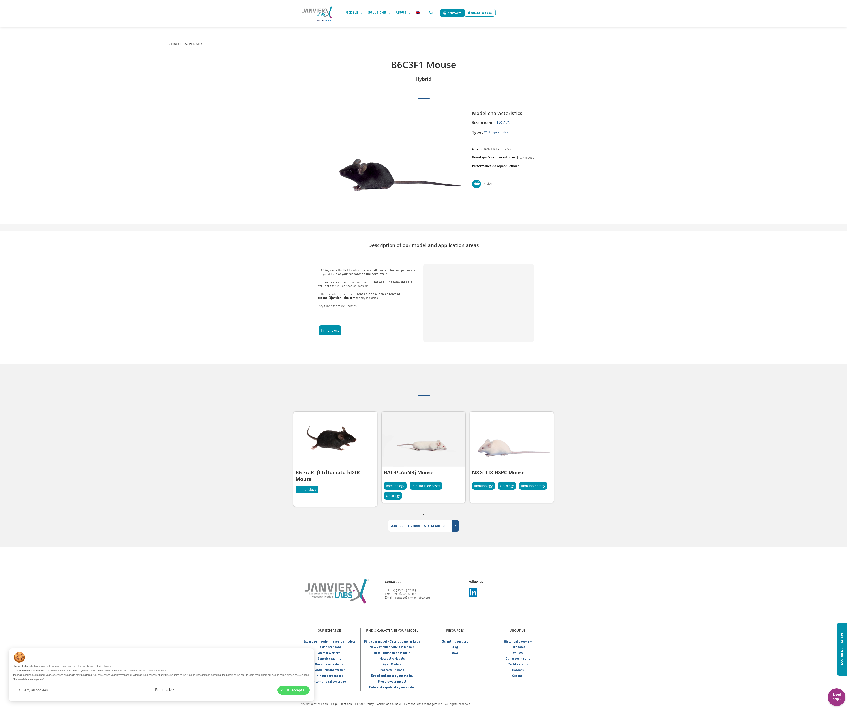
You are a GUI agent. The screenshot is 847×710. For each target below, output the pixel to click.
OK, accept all (295, 690)
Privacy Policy (364, 704)
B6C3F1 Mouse (192, 43)
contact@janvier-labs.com (336, 298)
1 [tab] (423, 514)
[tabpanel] (335, 459)
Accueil (174, 43)
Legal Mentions (341, 704)
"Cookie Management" (198, 675)
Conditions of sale (389, 704)
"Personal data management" (28, 679)
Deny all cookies (34, 690)
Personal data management (423, 704)
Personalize (164, 690)
